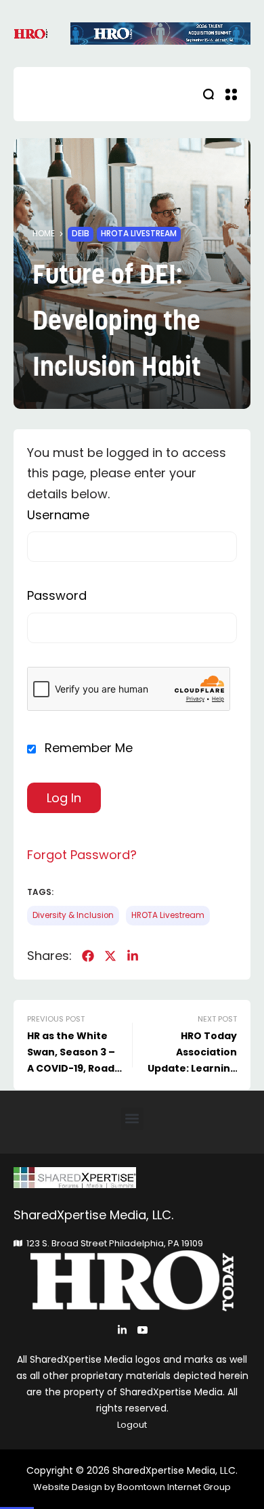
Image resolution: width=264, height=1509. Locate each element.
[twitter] (110, 956)
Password (57, 595)
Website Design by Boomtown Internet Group (132, 1487)
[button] (132, 1119)
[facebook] (88, 956)
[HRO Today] (132, 1177)
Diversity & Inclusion (73, 915)
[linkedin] (133, 956)
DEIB (80, 233)
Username (58, 514)
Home (43, 233)
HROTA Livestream (139, 233)
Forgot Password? (82, 854)
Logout (132, 1424)
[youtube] (142, 1330)
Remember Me (87, 747)
